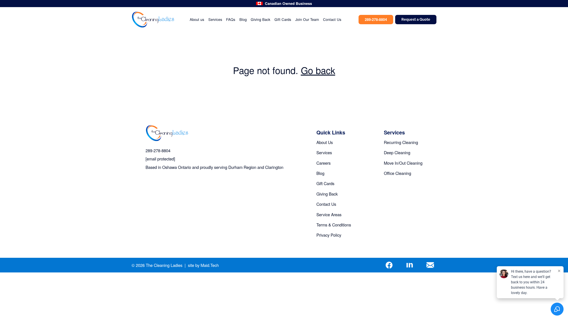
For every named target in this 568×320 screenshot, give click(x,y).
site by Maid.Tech (203, 265)
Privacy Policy (328, 235)
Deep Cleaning (397, 152)
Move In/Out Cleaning (403, 163)
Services (215, 19)
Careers (323, 163)
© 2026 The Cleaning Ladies (157, 265)
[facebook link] (389, 265)
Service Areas (328, 214)
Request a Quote (415, 19)
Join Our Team (307, 19)
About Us (324, 142)
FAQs (230, 19)
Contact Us (332, 19)
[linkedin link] (409, 265)
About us (197, 19)
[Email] (430, 265)
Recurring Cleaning (401, 142)
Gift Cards (282, 19)
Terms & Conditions (333, 225)
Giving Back (260, 19)
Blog (243, 19)
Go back (318, 70)
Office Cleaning (397, 173)
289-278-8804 (376, 19)
